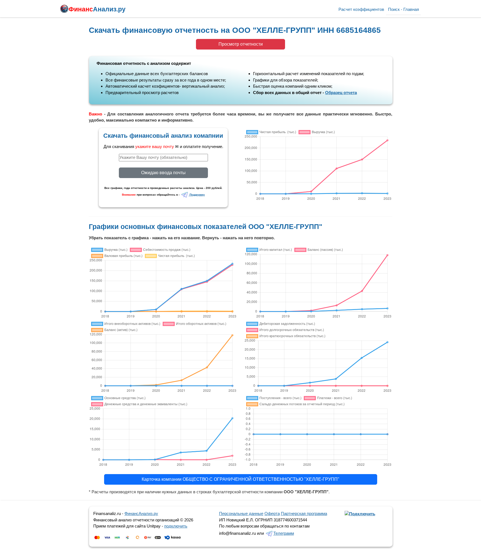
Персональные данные (241, 513)
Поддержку (197, 194)
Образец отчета (341, 92)
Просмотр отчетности (241, 44)
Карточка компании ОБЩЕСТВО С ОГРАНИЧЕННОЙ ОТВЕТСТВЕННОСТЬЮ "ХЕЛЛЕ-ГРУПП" (240, 479)
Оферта (272, 513)
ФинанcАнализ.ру (141, 513)
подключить (175, 526)
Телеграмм (283, 533)
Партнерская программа (304, 513)
